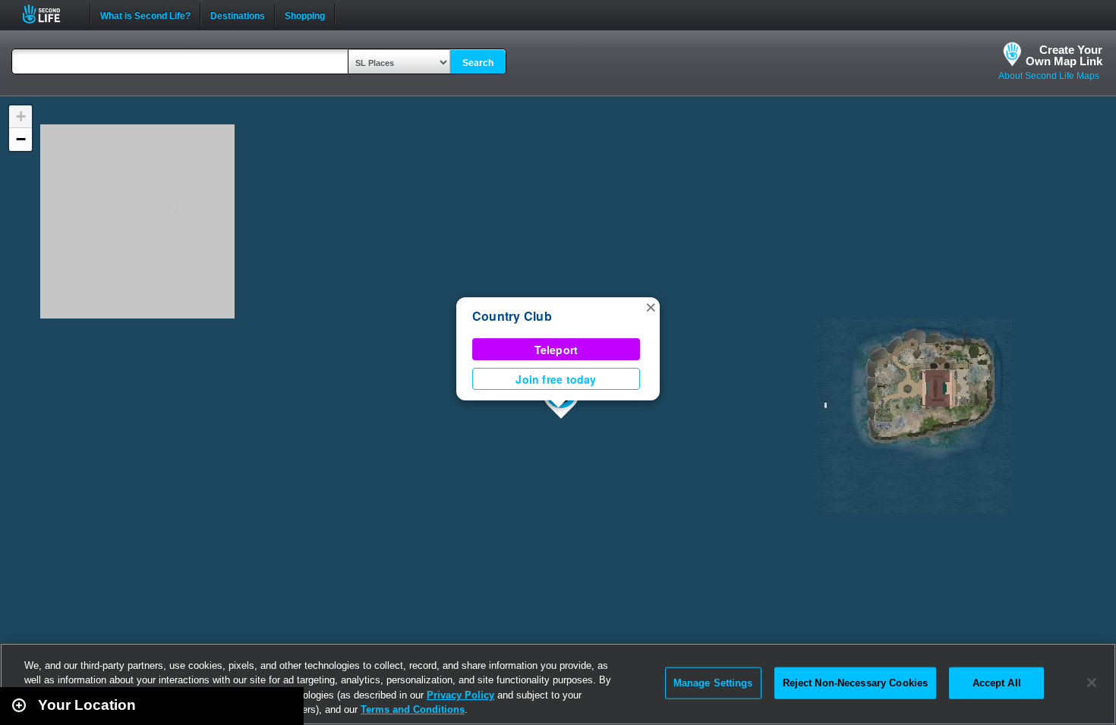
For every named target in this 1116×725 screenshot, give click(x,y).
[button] (651, 306)
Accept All (997, 683)
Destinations (237, 14)
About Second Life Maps (1048, 76)
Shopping (305, 14)
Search (477, 63)
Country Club (512, 316)
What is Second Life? (145, 14)
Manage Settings (713, 683)
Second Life (49, 14)
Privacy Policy (460, 695)
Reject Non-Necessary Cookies (855, 683)
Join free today (555, 379)
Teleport (556, 349)
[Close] (1091, 682)
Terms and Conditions (413, 709)
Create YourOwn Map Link (1064, 55)
